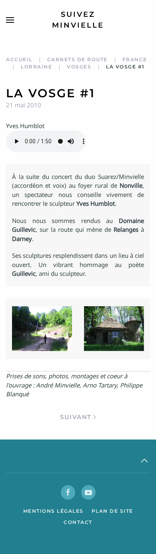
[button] (10, 20)
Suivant (76, 417)
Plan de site (112, 511)
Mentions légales (53, 511)
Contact (78, 522)
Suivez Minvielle (78, 20)
